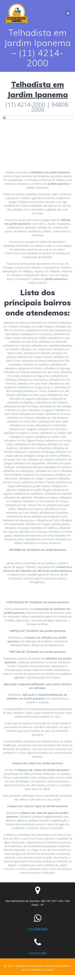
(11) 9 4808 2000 (38, 928)
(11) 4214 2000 (37, 953)
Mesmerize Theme (42, 969)
